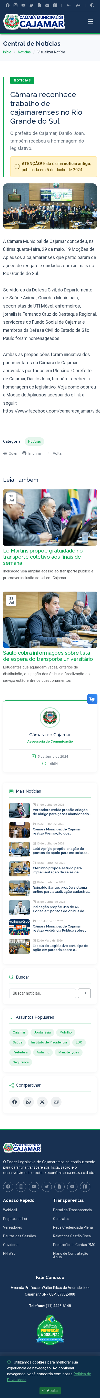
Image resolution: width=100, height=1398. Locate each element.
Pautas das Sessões (19, 1236)
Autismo (43, 1052)
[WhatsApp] (28, 1102)
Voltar (58, 453)
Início (7, 52)
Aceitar (52, 1391)
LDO (79, 1042)
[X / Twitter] (42, 1102)
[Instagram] (15, 5)
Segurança (21, 1062)
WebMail (10, 1210)
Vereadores (12, 1227)
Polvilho (66, 1032)
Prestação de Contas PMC (74, 1245)
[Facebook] (7, 5)
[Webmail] (47, 5)
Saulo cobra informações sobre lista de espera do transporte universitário (48, 656)
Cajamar (19, 1032)
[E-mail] (56, 1102)
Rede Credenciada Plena (73, 1227)
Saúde (17, 1042)
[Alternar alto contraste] (92, 5)
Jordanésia (42, 1032)
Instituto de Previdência (49, 1042)
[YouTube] (23, 5)
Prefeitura (20, 1052)
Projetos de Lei (15, 1218)
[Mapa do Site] (55, 5)
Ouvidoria (10, 1245)
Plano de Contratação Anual (70, 1255)
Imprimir (35, 453)
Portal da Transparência (72, 1210)
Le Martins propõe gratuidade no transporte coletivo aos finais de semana (43, 557)
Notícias (24, 52)
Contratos (61, 1218)
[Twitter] (31, 5)
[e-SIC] (39, 5)
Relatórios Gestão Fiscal (72, 1236)
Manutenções (68, 1052)
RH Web (9, 1253)
